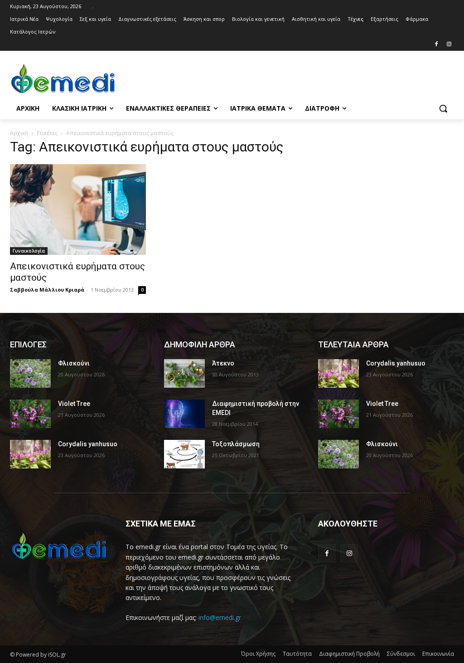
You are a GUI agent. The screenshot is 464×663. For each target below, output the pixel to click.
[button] (443, 108)
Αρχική (19, 133)
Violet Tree (74, 403)
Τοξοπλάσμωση (236, 444)
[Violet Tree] (30, 414)
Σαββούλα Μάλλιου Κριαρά (47, 289)
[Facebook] (436, 44)
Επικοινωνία (438, 654)
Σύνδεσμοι (401, 654)
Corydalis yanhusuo (87, 444)
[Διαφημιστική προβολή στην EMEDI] (184, 414)
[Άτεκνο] (184, 373)
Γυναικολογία (29, 251)
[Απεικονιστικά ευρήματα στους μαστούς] (78, 209)
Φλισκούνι (74, 363)
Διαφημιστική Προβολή (349, 654)
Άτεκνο (223, 363)
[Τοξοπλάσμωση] (184, 454)
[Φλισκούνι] (30, 373)
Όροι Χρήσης (258, 654)
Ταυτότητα (297, 654)
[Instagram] (449, 44)
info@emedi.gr (219, 617)
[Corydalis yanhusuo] (30, 454)
